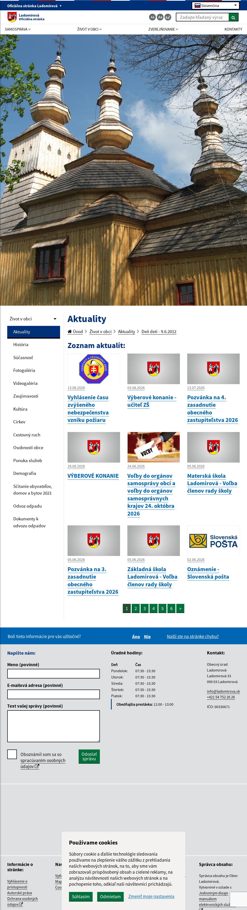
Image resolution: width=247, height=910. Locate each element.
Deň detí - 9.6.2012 (159, 331)
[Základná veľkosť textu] (160, 17)
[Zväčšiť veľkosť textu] (168, 17)
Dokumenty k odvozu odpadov (29, 522)
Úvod (77, 331)
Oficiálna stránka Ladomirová (32, 5)
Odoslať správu (89, 756)
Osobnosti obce (28, 447)
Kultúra (20, 409)
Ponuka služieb (27, 460)
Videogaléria (25, 383)
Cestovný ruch (26, 435)
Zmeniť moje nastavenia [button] (151, 896)
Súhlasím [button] (81, 896)
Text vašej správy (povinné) (35, 706)
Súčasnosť (23, 357)
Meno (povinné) (23, 664)
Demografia (24, 473)
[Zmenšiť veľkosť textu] (152, 17)
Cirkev (19, 422)
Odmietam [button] (110, 896)
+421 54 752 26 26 (221, 697)
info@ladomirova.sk (223, 691)
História (20, 344)
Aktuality (21, 332)
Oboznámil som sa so (43, 760)
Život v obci (21, 319)
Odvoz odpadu (27, 506)
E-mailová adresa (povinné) (35, 685)
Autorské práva (19, 892)
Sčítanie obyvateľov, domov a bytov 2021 (32, 489)
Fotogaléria (24, 370)
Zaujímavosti (25, 396)
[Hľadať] (234, 17)
